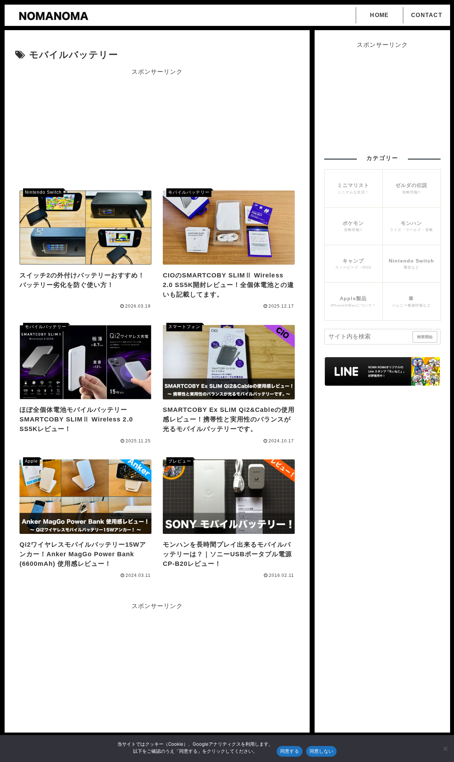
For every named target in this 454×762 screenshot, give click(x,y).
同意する (289, 751)
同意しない (321, 751)
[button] (434, 332)
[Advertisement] (157, 127)
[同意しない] (445, 748)
